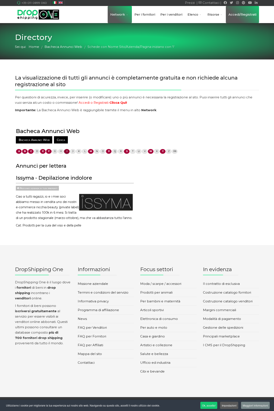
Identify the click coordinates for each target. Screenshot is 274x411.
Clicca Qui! (118, 103)
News (82, 319)
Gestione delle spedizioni (223, 327)
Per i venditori (171, 14)
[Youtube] (250, 3)
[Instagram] (237, 3)
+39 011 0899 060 (34, 2)
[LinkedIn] (256, 3)
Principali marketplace (221, 336)
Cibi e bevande (152, 371)
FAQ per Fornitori (92, 336)
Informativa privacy (93, 301)
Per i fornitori (144, 14)
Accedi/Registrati (242, 14)
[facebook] (225, 3)
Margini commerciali (219, 310)
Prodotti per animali (156, 292)
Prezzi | (190, 3)
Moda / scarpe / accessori (160, 284)
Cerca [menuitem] (61, 140)
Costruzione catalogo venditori (228, 301)
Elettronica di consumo (159, 319)
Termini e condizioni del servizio (103, 292)
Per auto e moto (153, 327)
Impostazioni (229, 405)
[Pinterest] (243, 3)
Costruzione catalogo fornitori (227, 292)
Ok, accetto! (209, 405)
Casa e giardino (152, 336)
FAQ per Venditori (92, 327)
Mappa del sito (90, 354)
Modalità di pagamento (222, 319)
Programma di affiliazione (98, 310)
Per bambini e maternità (160, 301)
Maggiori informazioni (255, 405)
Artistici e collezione (156, 345)
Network (117, 14)
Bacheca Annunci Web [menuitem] (34, 140)
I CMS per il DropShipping (224, 345)
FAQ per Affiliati (90, 345)
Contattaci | (212, 3)
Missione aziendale (93, 284)
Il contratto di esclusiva (221, 284)
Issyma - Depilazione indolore (54, 178)
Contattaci (86, 363)
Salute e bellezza (154, 354)
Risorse (213, 14)
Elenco (193, 14)
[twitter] (231, 3)
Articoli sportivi (152, 310)
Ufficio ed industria (155, 363)
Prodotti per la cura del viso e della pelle (51, 225)
